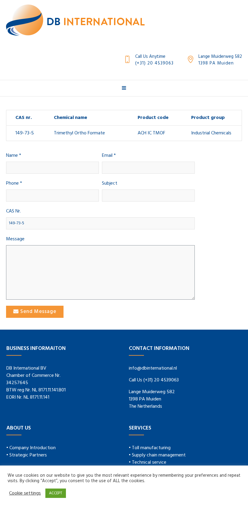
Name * (13, 156)
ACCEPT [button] (55, 493)
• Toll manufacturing (150, 448)
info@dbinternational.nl (153, 368)
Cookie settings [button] (25, 493)
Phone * (14, 183)
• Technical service (147, 462)
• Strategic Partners (26, 455)
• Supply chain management (157, 455)
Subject (109, 183)
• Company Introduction (31, 448)
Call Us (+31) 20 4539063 (154, 380)
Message (15, 239)
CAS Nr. (13, 211)
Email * (109, 156)
